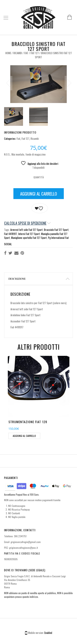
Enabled (48, 633)
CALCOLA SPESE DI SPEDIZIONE (25, 223)
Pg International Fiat (58, 238)
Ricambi (17, 53)
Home (8, 53)
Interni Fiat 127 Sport (29, 234)
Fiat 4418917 (10, 234)
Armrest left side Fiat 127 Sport (26, 230)
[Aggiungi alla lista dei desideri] (39, 208)
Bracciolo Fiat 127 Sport (56, 230)
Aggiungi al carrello (38, 193)
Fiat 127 (35, 53)
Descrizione (17, 279)
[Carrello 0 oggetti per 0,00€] (67, 17)
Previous (8, 83)
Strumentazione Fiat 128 (27, 421)
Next (69, 83)
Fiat (26, 53)
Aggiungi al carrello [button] (24, 436)
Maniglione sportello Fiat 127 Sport (29, 238)
